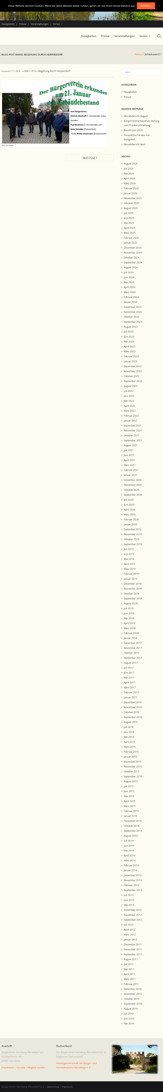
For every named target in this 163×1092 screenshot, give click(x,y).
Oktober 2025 (131, 203)
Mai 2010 (129, 1023)
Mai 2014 (129, 850)
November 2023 (133, 311)
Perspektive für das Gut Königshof (136, 137)
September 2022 (133, 381)
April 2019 (129, 563)
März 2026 (130, 183)
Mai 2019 (129, 559)
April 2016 (129, 741)
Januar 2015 (130, 815)
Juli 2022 (129, 390)
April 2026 (129, 178)
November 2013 (133, 880)
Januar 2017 (130, 697)
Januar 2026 (130, 193)
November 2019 (133, 534)
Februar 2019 (131, 573)
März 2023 (130, 351)
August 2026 (131, 163)
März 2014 (130, 860)
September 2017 (133, 657)
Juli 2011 (129, 964)
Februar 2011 (131, 984)
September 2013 (133, 890)
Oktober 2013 (131, 885)
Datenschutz (53, 1086)
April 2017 (129, 682)
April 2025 (129, 227)
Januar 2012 (130, 939)
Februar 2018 (131, 633)
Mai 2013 (129, 904)
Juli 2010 (129, 1013)
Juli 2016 (129, 727)
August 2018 (131, 603)
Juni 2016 (129, 731)
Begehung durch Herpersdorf (54, 71)
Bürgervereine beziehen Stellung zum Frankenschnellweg (141, 123)
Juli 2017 (129, 667)
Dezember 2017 (133, 643)
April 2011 (129, 974)
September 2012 (133, 919)
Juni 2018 (129, 613)
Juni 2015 (129, 791)
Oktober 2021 (131, 435)
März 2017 (130, 687)
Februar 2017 (131, 692)
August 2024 (131, 267)
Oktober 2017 (131, 652)
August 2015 (131, 781)
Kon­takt (21, 1067)
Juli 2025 (129, 213)
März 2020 (130, 514)
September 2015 (133, 776)
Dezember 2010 (133, 988)
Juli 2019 (129, 549)
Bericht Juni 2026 (133, 130)
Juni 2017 (129, 672)
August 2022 (131, 386)
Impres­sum (8, 1067)
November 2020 (133, 484)
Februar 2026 (131, 188)
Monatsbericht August (136, 115)
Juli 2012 (129, 924)
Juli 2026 (129, 168)
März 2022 (130, 410)
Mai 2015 (129, 796)
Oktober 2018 (131, 593)
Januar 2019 (130, 578)
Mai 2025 (129, 222)
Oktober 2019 (131, 539)
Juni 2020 (129, 504)
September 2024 (133, 262)
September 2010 (133, 1003)
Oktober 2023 (131, 316)
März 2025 (130, 232)
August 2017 (131, 662)
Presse (22, 24)
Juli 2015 (129, 786)
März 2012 (130, 934)
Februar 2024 (131, 297)
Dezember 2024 (133, 247)
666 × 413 (30, 71)
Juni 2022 (129, 395)
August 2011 (131, 959)
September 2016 (133, 717)
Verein (56, 24)
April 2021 (129, 460)
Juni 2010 (129, 1018)
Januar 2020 (130, 524)
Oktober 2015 (131, 771)
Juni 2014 (129, 845)
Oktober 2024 (131, 257)
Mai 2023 (129, 341)
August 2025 (131, 208)
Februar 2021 (131, 470)
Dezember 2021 (133, 425)
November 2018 (133, 588)
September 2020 (133, 494)
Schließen (146, 5)
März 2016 (130, 746)
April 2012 (129, 929)
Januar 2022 (130, 420)
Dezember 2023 (133, 306)
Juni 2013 (129, 899)
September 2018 (133, 598)
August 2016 (131, 722)
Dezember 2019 (133, 529)
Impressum (67, 1086)
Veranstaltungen (40, 24)
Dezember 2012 (133, 909)
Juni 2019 (129, 554)
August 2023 (131, 326)
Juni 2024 (129, 277)
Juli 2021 (129, 450)
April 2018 (129, 623)
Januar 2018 (130, 638)
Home (138, 54)
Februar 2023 (131, 356)
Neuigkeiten (8, 24)
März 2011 (130, 979)
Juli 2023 (129, 331)
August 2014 (131, 835)
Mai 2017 (129, 677)
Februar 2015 (131, 811)
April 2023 (129, 346)
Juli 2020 (129, 499)
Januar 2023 (130, 361)
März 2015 (130, 806)
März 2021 (130, 465)
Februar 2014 (131, 865)
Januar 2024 (130, 302)
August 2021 (131, 445)
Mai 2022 (129, 400)
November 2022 (133, 371)
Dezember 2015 (133, 761)
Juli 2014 (129, 840)
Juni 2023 (129, 336)
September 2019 (133, 544)
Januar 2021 (130, 474)
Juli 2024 (129, 272)
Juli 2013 (129, 895)
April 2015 (129, 801)
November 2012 (133, 914)
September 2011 (133, 954)
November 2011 (133, 949)
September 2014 (133, 830)
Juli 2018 (129, 608)
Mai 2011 (129, 969)
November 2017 (133, 647)
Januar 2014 (130, 870)
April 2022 (129, 405)
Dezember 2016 (133, 702)
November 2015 (133, 766)
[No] (159, 5)
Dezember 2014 (133, 820)
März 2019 (130, 568)
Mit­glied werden (36, 1067)
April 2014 (129, 855)
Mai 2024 (129, 282)
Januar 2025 (130, 242)
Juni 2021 (129, 455)
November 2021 (133, 430)
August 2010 (131, 1008)
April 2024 (129, 287)
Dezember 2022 (133, 366)
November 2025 (133, 198)
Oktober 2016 (131, 712)
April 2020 (129, 509)
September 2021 (133, 440)
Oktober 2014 (131, 825)
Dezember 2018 (133, 583)
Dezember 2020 (133, 479)
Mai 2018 (129, 618)
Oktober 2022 (131, 376)
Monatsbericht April (134, 144)
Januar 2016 (130, 756)
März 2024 (130, 292)
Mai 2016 (129, 736)
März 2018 (130, 628)
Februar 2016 (131, 751)
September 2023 (133, 321)
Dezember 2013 (133, 875)
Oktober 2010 (131, 998)
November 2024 (133, 252)
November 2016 (133, 707)
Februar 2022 (131, 415)
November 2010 (133, 993)
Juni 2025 (129, 218)
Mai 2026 (129, 173)
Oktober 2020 (131, 489)
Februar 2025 (131, 237)
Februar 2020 (131, 519)
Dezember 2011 (133, 944)
